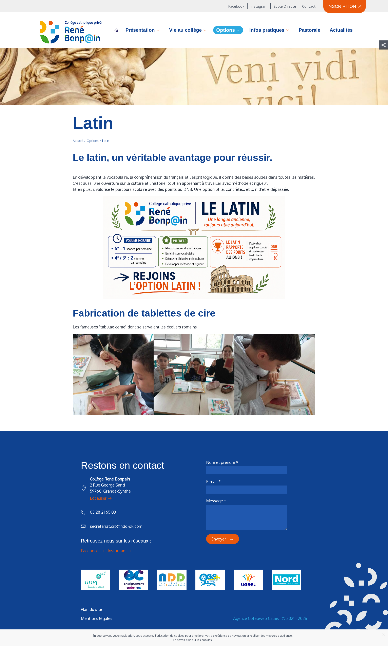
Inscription (341, 6)
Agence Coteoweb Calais (256, 618)
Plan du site (91, 609)
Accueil (116, 30)
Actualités (341, 30)
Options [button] (225, 30)
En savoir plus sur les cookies (192, 640)
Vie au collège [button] (185, 30)
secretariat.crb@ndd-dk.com (116, 526)
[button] (383, 45)
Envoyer (219, 539)
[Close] (383, 634)
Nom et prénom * (222, 462)
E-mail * (213, 481)
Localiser (99, 498)
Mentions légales (96, 618)
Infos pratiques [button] (266, 30)
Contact (309, 6)
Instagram (258, 6)
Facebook (236, 6)
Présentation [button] (140, 30)
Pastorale (309, 30)
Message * (216, 500)
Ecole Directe (284, 6)
